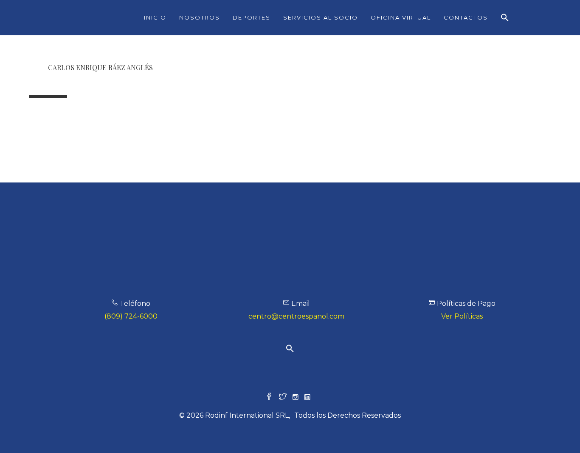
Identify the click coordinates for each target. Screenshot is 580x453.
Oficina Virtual (401, 17)
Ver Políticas (462, 316)
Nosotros (199, 17)
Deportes (251, 17)
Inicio (155, 17)
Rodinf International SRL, (247, 415)
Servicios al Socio (320, 17)
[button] (505, 18)
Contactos (466, 17)
